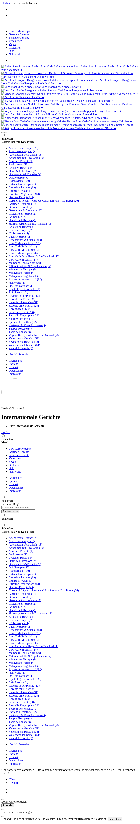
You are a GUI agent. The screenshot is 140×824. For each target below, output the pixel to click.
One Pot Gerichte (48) (21, 285)
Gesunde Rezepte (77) (21, 207)
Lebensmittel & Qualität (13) (25, 239)
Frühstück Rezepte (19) (22, 187)
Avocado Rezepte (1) (21, 161)
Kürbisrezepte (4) (19, 233)
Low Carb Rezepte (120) (23, 253)
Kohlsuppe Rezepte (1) (22, 226)
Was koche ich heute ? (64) (24, 345)
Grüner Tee (15, 360)
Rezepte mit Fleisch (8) (22, 299)
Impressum (15, 373)
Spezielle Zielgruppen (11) (24, 315)
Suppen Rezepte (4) (20, 328)
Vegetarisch (15, 40)
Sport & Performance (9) (23, 318)
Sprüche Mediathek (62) (23, 322)
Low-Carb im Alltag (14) (23, 259)
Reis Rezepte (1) (18, 292)
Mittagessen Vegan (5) (21, 272)
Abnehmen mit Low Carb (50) (26, 157)
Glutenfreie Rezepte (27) (23, 213)
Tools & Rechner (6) (20, 331)
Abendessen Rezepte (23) (23, 148)
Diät (11, 50)
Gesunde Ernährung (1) (22, 203)
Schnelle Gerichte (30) (22, 312)
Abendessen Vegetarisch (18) (25, 154)
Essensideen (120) (19, 180)
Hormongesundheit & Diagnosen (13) (30, 223)
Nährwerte (15, 54)
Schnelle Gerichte (19, 37)
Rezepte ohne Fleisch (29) (24, 305)
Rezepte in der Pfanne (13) (24, 295)
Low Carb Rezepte (20, 31)
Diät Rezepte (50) (19, 177)
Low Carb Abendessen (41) (25, 243)
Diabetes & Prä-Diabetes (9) (25, 174)
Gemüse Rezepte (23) (21, 197)
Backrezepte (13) (18, 164)
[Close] (2, 809)
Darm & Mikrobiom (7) (22, 171)
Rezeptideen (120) (19, 308)
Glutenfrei (14, 47)
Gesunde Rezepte (19, 34)
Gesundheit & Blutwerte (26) (25, 210)
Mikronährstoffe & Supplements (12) (30, 266)
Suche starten (10, 511)
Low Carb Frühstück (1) (23, 246)
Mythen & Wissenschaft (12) (25, 279)
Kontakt (13, 367)
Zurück (5, 432)
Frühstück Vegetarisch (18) (24, 194)
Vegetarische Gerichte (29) (24, 338)
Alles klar (8, 805)
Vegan (12, 44)
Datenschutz (16, 370)
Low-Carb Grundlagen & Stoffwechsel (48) (34, 256)
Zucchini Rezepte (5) (21, 348)
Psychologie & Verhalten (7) (25, 289)
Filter (12, 426)
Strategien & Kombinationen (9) (27, 325)
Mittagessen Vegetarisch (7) (24, 276)
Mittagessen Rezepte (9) (22, 269)
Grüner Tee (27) (18, 216)
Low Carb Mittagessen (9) (24, 249)
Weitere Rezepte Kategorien (17, 141)
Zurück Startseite (19, 354)
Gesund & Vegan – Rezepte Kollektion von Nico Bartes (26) (44, 200)
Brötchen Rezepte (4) (21, 167)
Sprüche (13, 363)
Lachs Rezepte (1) (19, 236)
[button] (2, 132)
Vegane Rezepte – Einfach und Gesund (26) (34, 335)
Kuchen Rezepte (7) (20, 230)
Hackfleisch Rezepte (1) (22, 220)
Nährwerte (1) (17, 282)
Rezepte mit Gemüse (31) (23, 302)
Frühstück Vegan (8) (20, 190)
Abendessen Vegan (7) (22, 151)
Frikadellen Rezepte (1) (22, 184)
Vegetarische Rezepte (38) (24, 341)
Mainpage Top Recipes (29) (25, 262)
